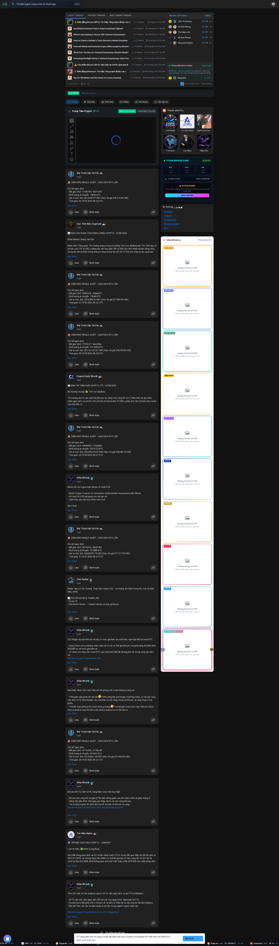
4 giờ (79, 329)
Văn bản (91, 102)
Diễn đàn (86, 84)
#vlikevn (167, 216)
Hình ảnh (108, 102)
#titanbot (168, 212)
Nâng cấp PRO (187, 195)
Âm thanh (143, 102)
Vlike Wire (82, 477)
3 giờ (79, 278)
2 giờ (79, 177)
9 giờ (79, 888)
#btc (99, 658)
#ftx (105, 912)
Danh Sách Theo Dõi (147, 111)
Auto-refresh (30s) (192, 84)
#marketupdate (115, 807)
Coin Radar (82, 579)
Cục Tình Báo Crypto (88, 224)
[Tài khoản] (273, 4)
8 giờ (79, 583)
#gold (105, 807)
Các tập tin (162, 102)
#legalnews (113, 912)
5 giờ (79, 431)
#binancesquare (75, 658)
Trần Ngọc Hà (184, 32)
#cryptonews (90, 658)
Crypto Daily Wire (86, 376)
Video (126, 102)
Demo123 (182, 78)
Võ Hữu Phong (184, 27)
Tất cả (74, 102)
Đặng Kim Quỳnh (185, 43)
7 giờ (79, 532)
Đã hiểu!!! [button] (189, 938)
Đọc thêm (72, 206)
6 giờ (79, 482)
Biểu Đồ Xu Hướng (127, 111)
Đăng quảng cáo (204, 240)
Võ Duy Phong (184, 37)
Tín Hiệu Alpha (84, 833)
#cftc (100, 912)
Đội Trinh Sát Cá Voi (88, 173)
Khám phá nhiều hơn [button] (86, 940)
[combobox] (46, 4)
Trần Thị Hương (185, 21)
